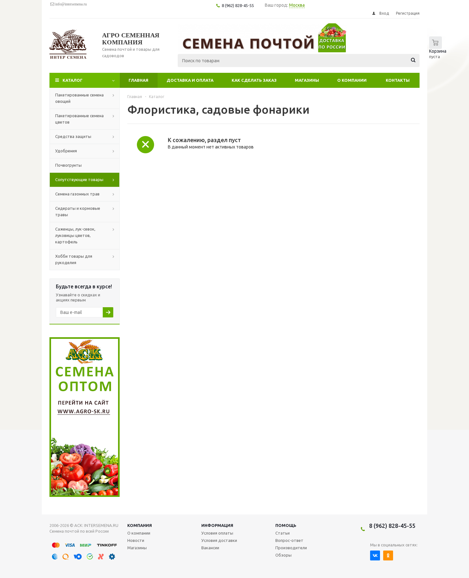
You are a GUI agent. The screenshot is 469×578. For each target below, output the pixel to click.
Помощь (285, 525)
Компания (139, 525)
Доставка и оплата (190, 80)
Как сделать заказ (254, 80)
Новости (135, 540)
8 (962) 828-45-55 (392, 525)
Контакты (398, 80)
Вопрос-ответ (289, 540)
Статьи (282, 533)
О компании (352, 80)
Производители (291, 547)
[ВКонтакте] (375, 555)
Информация (217, 525)
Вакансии (210, 547)
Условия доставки (219, 540)
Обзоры (283, 555)
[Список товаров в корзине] (439, 51)
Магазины (307, 80)
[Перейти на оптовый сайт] (84, 495)
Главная (138, 80)
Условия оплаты (217, 533)
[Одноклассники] (388, 555)
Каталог (73, 80)
